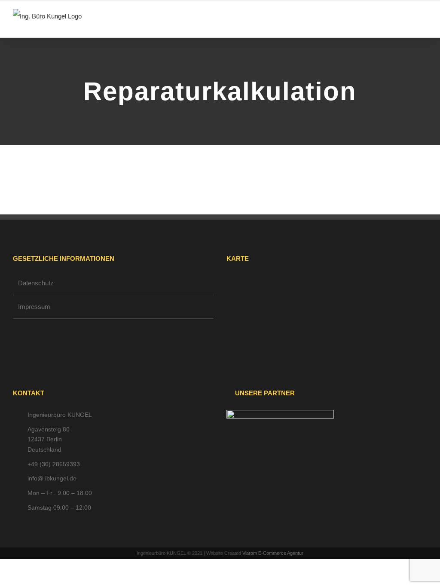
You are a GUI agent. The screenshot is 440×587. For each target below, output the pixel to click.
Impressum (34, 306)
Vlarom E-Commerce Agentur (272, 553)
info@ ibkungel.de (52, 478)
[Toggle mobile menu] (423, 24)
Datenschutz (36, 283)
